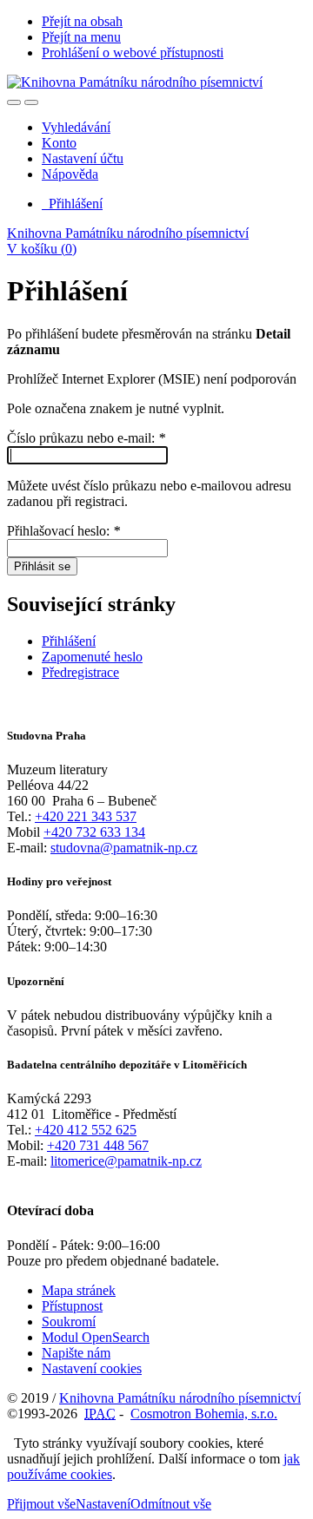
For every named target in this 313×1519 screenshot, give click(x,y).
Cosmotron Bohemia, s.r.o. (203, 1413)
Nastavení (103, 1503)
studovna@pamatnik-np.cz (123, 847)
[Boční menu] (14, 102)
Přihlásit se (42, 566)
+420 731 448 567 (98, 1145)
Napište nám (76, 1352)
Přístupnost (72, 1306)
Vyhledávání (76, 127)
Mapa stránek (79, 1290)
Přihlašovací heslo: (63, 530)
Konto (59, 142)
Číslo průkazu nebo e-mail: (86, 438)
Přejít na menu (81, 37)
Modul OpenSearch (96, 1337)
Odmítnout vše (170, 1503)
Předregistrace (80, 672)
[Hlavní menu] (31, 102)
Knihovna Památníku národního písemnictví (128, 233)
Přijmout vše (41, 1503)
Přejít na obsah (82, 21)
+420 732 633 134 (94, 832)
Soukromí (69, 1321)
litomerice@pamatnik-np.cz (126, 1161)
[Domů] (135, 82)
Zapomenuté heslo (92, 656)
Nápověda (70, 174)
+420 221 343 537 (86, 816)
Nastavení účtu (82, 158)
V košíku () (42, 248)
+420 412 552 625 (86, 1129)
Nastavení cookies (92, 1368)
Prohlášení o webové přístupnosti (132, 52)
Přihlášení (72, 203)
